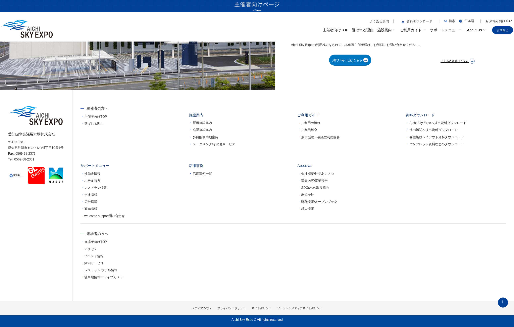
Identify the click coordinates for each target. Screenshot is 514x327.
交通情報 (90, 194)
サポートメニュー (444, 30)
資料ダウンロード (419, 21)
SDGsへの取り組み (315, 187)
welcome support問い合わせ (104, 216)
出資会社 (307, 194)
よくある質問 (379, 21)
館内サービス (94, 263)
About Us (474, 30)
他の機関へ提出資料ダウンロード (433, 130)
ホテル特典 (92, 180)
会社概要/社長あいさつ (317, 173)
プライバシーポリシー (231, 308)
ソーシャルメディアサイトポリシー (299, 308)
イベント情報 (94, 256)
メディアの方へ (201, 308)
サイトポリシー (261, 308)
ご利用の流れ (310, 123)
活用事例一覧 (202, 173)
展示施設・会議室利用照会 (320, 137)
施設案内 (384, 30)
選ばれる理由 (363, 30)
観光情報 (90, 208)
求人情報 (307, 208)
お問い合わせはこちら (347, 60)
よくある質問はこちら (455, 61)
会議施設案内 (202, 130)
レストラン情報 (95, 187)
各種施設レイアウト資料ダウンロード (436, 137)
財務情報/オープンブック (319, 201)
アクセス (90, 249)
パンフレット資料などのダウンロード (436, 144)
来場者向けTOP (500, 21)
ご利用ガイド (411, 30)
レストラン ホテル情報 (100, 270)
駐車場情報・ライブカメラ (103, 277)
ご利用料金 (309, 130)
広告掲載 (90, 201)
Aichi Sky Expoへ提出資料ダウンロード (437, 123)
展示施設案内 (202, 123)
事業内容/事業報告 (314, 180)
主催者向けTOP (335, 30)
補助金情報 (92, 173)
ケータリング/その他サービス (214, 144)
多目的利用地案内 (205, 137)
